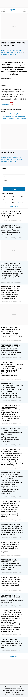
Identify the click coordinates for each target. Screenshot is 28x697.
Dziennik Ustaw (17, 50)
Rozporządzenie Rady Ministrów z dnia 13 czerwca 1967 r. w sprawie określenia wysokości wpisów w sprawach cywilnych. (14, 116)
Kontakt (21, 690)
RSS (17, 690)
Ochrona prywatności (15, 687)
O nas (6, 687)
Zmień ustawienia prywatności (13, 689)
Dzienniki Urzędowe (16, 52)
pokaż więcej (13, 656)
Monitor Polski (5, 52)
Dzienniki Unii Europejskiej (8, 54)
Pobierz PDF (5, 104)
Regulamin (6, 690)
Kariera (12, 690)
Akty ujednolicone (6, 50)
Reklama (8, 692)
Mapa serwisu (16, 692)
